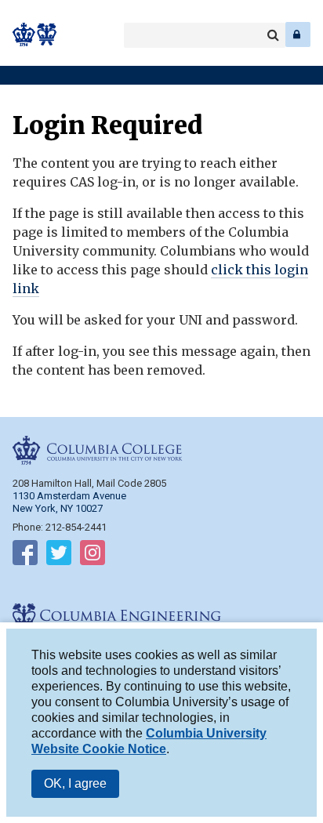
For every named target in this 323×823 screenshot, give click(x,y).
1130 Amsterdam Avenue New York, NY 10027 (69, 502)
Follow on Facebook (25, 555)
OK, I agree (75, 783)
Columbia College (25, 34)
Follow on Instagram (92, 555)
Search (272, 35)
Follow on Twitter (58, 555)
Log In (297, 34)
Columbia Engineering (46, 34)
